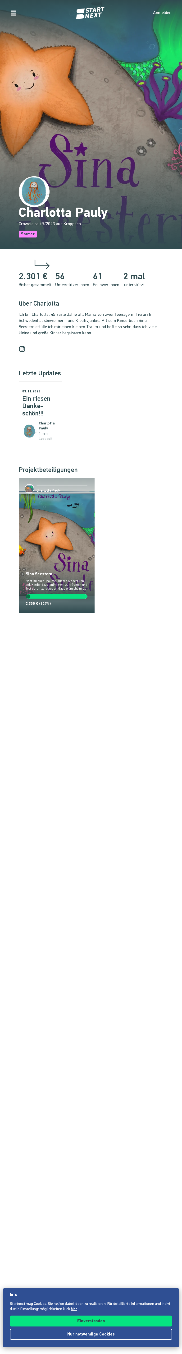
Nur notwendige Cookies (91, 1334)
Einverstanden (91, 1321)
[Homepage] (91, 13)
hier (74, 1309)
